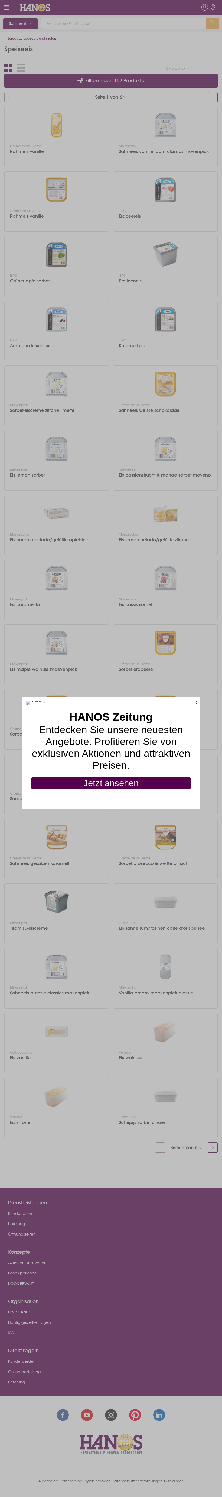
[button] (195, 701)
